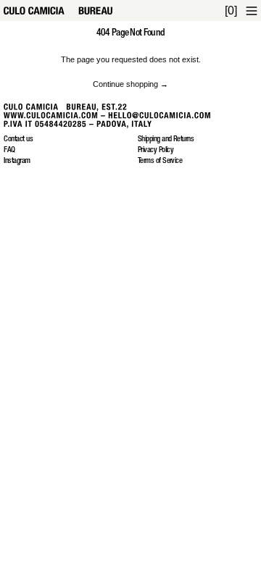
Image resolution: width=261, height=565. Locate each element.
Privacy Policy (155, 150)
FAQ (9, 150)
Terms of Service (160, 161)
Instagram (17, 161)
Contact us (18, 139)
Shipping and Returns (166, 139)
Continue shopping (125, 84)
